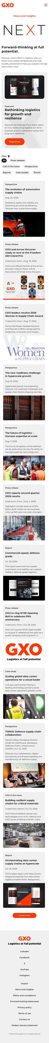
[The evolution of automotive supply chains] (24, 209)
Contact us (24, 1019)
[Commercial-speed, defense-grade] (24, 573)
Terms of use (24, 1013)
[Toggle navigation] (45, 5)
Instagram (24, 975)
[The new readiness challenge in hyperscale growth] (24, 392)
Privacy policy (24, 1007)
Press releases (18, 160)
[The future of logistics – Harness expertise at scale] (24, 452)
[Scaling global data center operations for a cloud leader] (24, 693)
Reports (7, 172)
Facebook (24, 957)
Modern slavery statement (24, 1025)
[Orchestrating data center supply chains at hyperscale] (24, 880)
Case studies (22, 172)
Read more (14, 141)
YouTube (24, 969)
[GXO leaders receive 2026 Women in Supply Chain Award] (24, 332)
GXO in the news (11, 166)
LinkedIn (24, 951)
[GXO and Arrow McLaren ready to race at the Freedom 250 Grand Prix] (24, 270)
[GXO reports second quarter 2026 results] (24, 512)
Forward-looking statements (24, 1001)
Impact (24, 983)
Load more (24, 915)
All (4, 160)
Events (37, 172)
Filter (4, 156)
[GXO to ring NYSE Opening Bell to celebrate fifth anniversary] (24, 634)
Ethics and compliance (24, 995)
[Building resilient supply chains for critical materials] (24, 820)
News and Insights (24, 989)
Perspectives (31, 166)
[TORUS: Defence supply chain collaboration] (24, 755)
